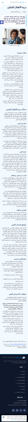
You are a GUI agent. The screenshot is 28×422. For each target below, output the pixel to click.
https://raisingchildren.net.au (17, 344)
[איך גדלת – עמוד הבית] (18, 2)
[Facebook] (24, 410)
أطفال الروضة (21, 380)
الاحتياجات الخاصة (20, 392)
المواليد (23, 374)
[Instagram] (20, 410)
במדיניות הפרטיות (14, 419)
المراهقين (22, 386)
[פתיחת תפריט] (2, 2)
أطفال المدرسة (21, 383)
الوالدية (23, 389)
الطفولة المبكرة (21, 377)
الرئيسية (23, 371)
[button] (2, 22)
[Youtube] (17, 410)
